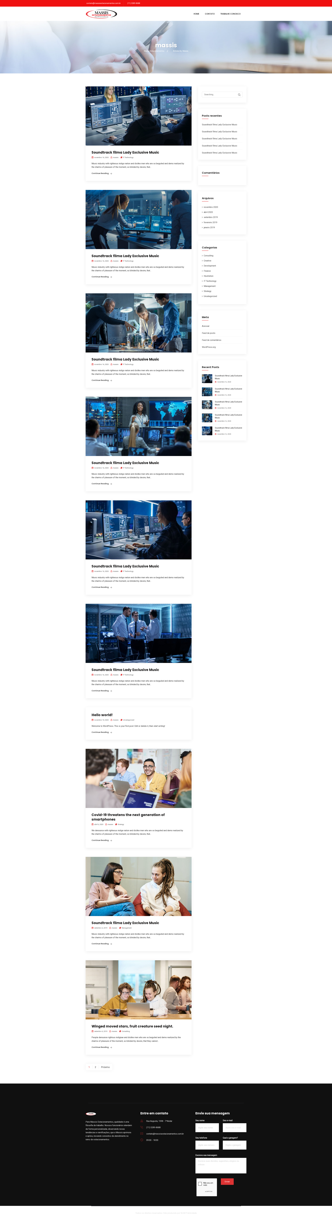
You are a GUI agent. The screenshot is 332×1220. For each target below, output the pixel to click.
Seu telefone (201, 1138)
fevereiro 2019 (210, 222)
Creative (207, 260)
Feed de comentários (211, 340)
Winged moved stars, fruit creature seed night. (132, 1026)
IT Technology (128, 157)
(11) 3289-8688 (133, 3)
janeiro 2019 (209, 227)
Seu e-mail (228, 1120)
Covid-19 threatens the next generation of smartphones (128, 817)
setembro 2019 (211, 217)
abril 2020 (208, 212)
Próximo (105, 1067)
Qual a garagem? (230, 1138)
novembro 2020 (211, 207)
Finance (207, 271)
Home (196, 13)
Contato (210, 13)
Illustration (208, 276)
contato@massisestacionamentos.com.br (103, 3)
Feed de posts (208, 333)
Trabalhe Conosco (230, 13)
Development (210, 266)
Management (127, 928)
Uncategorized (128, 720)
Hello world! (102, 715)
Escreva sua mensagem (206, 1155)
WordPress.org (209, 347)
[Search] (238, 95)
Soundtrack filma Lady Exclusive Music (125, 152)
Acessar (205, 326)
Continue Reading (100, 173)
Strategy (121, 824)
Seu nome (200, 1120)
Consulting (126, 1031)
